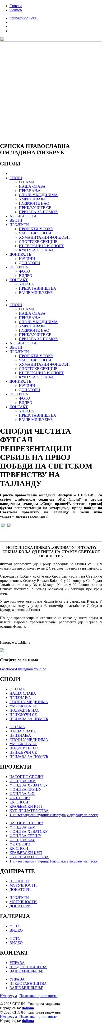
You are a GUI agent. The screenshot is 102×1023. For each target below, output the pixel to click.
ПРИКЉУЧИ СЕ (23, 715)
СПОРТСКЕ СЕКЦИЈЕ (38, 242)
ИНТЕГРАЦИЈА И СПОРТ (41, 246)
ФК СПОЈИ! (19, 798)
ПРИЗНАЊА (30, 191)
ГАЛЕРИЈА (18, 267)
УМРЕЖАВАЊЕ (32, 199)
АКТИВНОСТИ (22, 216)
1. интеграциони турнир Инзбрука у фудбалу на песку (53, 815)
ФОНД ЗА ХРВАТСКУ (28, 785)
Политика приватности (38, 996)
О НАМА (27, 182)
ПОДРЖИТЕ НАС (34, 203)
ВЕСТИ (15, 220)
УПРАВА (26, 284)
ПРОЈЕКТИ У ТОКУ (36, 229)
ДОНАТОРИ (29, 263)
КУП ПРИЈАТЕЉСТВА (29, 811)
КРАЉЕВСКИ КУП (25, 806)
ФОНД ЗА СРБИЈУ (25, 789)
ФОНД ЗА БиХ (22, 794)
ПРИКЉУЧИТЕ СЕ (35, 208)
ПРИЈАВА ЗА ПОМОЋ (38, 212)
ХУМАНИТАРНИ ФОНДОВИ (44, 237)
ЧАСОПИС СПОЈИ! (35, 233)
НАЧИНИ (27, 259)
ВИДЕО (25, 276)
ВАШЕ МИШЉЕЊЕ (36, 293)
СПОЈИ (15, 178)
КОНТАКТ (18, 280)
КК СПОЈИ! (19, 802)
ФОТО (24, 271)
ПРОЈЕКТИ (19, 225)
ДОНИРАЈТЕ (21, 254)
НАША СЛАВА (32, 186)
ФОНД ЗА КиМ (22, 781)
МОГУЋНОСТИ (23, 885)
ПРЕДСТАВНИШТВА (37, 288)
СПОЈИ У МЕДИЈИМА (38, 195)
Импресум (8, 996)
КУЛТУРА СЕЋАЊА (36, 250)
